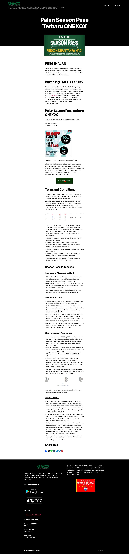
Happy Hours (53, 95)
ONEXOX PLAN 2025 (35, 550)
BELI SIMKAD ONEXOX (64, 180)
